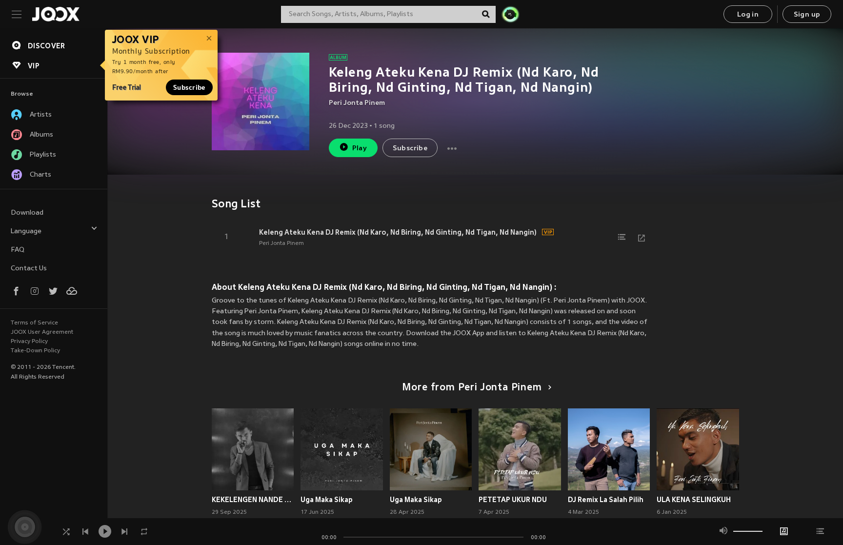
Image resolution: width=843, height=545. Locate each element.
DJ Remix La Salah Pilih (605, 500)
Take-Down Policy (35, 350)
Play (359, 148)
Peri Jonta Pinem (357, 103)
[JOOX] (55, 14)
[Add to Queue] (622, 237)
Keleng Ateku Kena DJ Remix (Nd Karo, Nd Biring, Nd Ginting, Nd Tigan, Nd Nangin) (398, 232)
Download (27, 213)
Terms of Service (34, 323)
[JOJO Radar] (510, 14)
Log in (748, 15)
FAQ (17, 250)
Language (26, 231)
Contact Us (29, 268)
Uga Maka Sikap (327, 500)
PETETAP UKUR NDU (513, 500)
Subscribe (189, 87)
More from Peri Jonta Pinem (472, 388)
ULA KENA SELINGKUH (694, 500)
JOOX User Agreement (42, 332)
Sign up (807, 15)
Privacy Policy (29, 341)
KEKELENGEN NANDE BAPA (253, 500)
